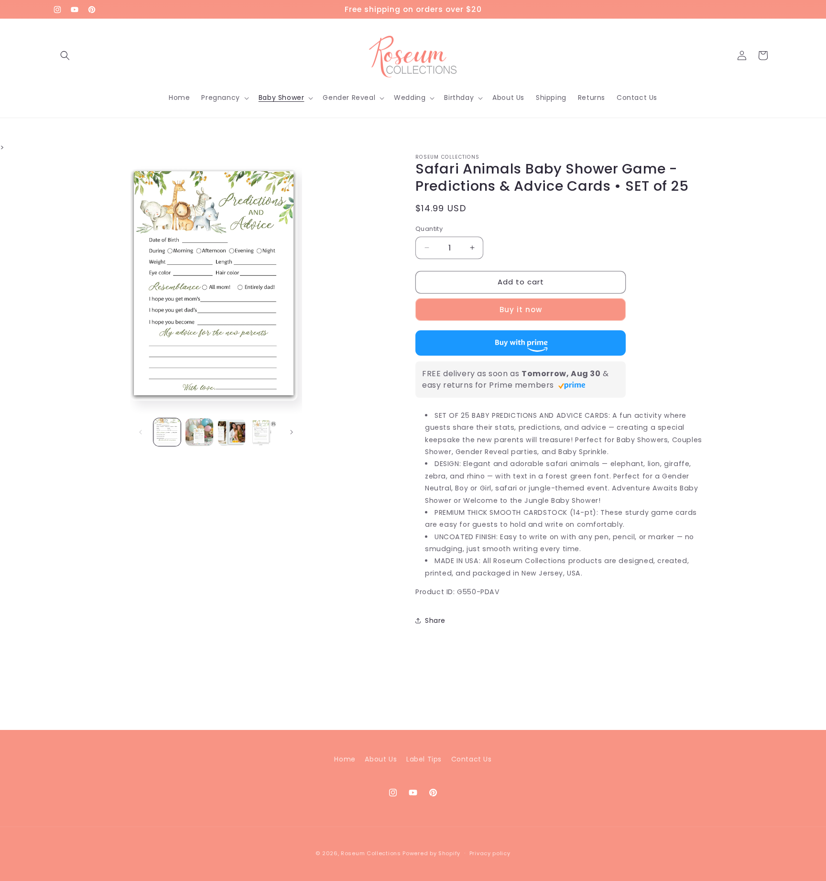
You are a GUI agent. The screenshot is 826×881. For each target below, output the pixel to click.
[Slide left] (140, 432)
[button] (65, 55)
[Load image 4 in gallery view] (264, 432)
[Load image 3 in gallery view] (232, 432)
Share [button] (435, 620)
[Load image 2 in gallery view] (199, 432)
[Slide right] (291, 432)
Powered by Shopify (431, 853)
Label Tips (424, 759)
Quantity (429, 228)
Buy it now (521, 310)
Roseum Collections (371, 853)
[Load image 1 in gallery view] (167, 432)
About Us (381, 759)
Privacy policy (490, 853)
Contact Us (471, 759)
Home (344, 759)
